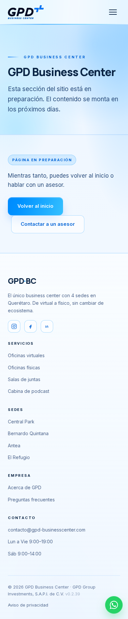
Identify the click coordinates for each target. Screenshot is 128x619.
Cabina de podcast (28, 391)
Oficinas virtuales (26, 355)
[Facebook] (30, 326)
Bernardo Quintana (28, 433)
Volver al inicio (35, 206)
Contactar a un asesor (48, 224)
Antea (14, 445)
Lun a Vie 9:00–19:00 (30, 541)
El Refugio (19, 457)
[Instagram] (14, 326)
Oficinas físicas (24, 367)
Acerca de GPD (24, 487)
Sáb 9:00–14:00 (24, 553)
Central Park (21, 421)
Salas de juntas (24, 379)
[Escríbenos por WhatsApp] (114, 605)
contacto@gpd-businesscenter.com (46, 529)
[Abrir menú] (113, 12)
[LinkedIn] (47, 326)
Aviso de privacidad (28, 605)
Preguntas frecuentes (31, 499)
